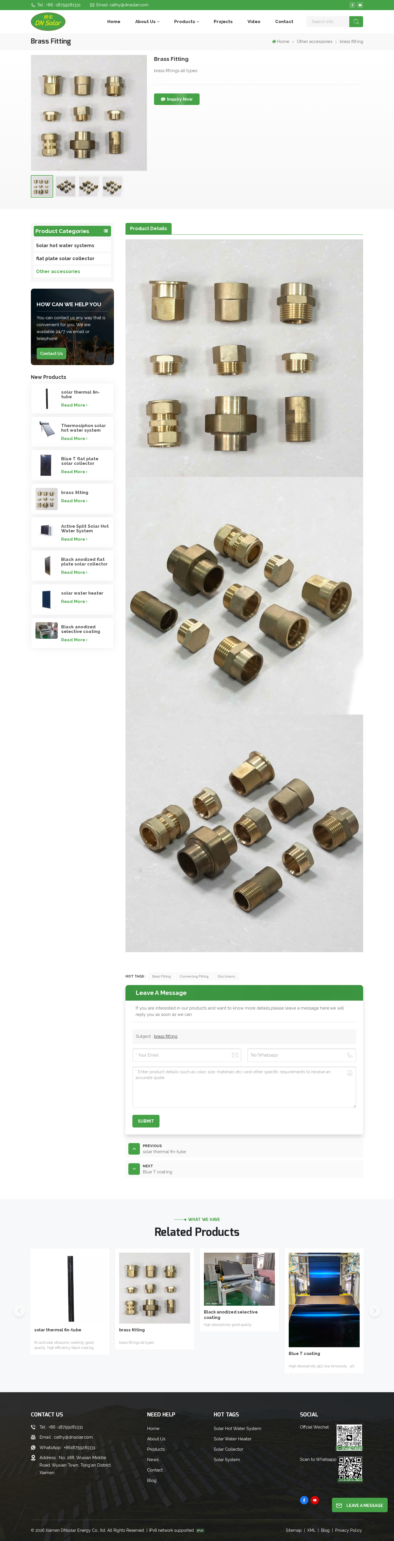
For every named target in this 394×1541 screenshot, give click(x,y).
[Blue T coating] (324, 1300)
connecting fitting (194, 976)
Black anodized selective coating (80, 629)
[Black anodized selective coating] (46, 630)
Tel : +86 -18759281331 (58, 4)
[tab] (148, 228)
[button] (374, 1311)
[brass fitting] (46, 499)
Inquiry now (180, 99)
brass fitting (74, 492)
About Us (145, 21)
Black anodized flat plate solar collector (84, 561)
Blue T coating (304, 1353)
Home (113, 21)
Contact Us (51, 353)
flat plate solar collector (65, 258)
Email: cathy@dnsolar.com (122, 4)
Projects (223, 21)
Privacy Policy (348, 1530)
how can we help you (69, 304)
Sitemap (294, 1530)
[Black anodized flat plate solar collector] (46, 566)
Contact (284, 21)
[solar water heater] (46, 600)
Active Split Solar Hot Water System (85, 528)
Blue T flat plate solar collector (79, 461)
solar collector (228, 1449)
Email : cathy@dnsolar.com (66, 1437)
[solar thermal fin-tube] (46, 399)
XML (311, 1530)
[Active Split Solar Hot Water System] (46, 530)
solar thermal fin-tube (80, 394)
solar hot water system (237, 1428)
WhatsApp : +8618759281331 (67, 1447)
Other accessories (314, 41)
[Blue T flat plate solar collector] (46, 465)
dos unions (226, 976)
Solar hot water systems (65, 245)
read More (73, 405)
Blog (151, 1480)
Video (253, 21)
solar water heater (82, 593)
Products (184, 21)
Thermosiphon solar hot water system (83, 428)
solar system (227, 1459)
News (153, 1459)
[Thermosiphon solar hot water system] (46, 429)
